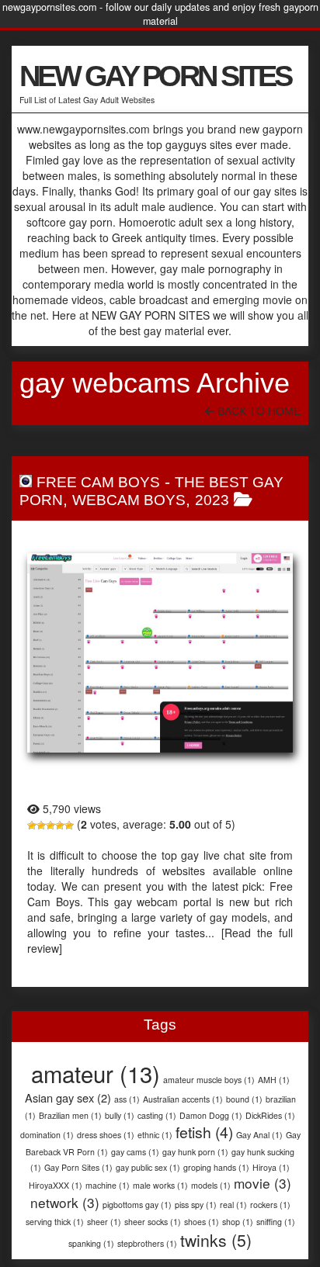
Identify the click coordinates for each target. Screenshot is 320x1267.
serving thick (55, 1221)
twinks (216, 1239)
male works (160, 1185)
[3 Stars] (50, 825)
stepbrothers (147, 1243)
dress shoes (105, 1135)
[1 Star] (32, 825)
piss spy (196, 1204)
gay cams (135, 1152)
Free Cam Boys (98, 482)
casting (156, 1115)
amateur (95, 1073)
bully (119, 1115)
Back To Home (257, 411)
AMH (274, 1079)
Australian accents (183, 1099)
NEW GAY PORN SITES (155, 76)
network (64, 1202)
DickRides (270, 1115)
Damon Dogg (210, 1115)
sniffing (275, 1221)
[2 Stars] (41, 825)
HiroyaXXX (55, 1185)
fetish (204, 1132)
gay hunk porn (195, 1152)
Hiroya (271, 1167)
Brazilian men (70, 1115)
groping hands (216, 1167)
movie (262, 1183)
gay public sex (148, 1167)
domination (47, 1135)
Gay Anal (259, 1135)
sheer (104, 1221)
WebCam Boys (129, 500)
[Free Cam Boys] (160, 653)
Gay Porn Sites (78, 1167)
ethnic (154, 1135)
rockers (270, 1204)
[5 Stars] (69, 825)
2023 (212, 500)
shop (237, 1221)
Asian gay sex (68, 1097)
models (211, 1185)
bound (244, 1099)
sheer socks (152, 1221)
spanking (91, 1243)
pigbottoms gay (137, 1204)
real (233, 1204)
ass (127, 1099)
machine (107, 1185)
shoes (201, 1221)
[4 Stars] (59, 825)
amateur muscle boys (209, 1079)
